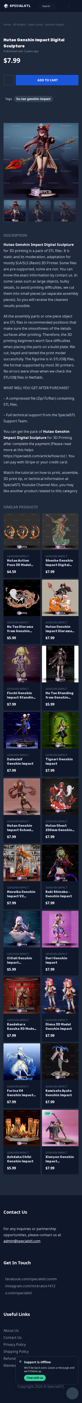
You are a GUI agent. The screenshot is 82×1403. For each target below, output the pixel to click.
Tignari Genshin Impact (59, 762)
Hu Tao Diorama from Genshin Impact (20, 629)
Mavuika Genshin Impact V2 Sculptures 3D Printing (21, 894)
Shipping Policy (16, 1351)
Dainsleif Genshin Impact (20, 762)
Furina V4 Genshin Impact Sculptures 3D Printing (20, 1093)
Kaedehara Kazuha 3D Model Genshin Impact (21, 1027)
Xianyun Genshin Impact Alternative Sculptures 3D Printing (59, 1159)
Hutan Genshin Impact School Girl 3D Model (19, 828)
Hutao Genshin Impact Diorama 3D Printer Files (58, 629)
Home (7, 24)
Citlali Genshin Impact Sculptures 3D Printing (19, 960)
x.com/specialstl (18, 1293)
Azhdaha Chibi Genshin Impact (20, 1159)
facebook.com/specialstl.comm (31, 1279)
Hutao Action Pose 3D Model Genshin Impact (20, 563)
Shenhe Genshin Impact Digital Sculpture (59, 563)
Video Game (35, 24)
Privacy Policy (14, 1344)
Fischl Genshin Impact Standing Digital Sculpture (21, 695)
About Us (11, 1330)
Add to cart (47, 80)
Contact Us (12, 1337)
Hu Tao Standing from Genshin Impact (59, 695)
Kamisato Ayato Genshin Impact (58, 1093)
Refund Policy (14, 1358)
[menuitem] (14, 211)
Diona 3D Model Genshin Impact (58, 1027)
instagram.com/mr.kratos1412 (30, 1286)
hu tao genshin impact (33, 99)
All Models (19, 24)
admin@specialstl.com (21, 1241)
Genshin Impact (54, 24)
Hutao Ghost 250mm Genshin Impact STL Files (59, 828)
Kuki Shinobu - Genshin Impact (58, 894)
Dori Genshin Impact (56, 960)
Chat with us (35, 1378)
